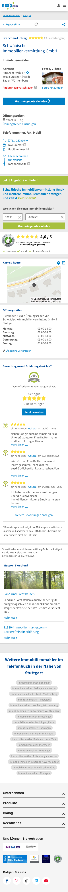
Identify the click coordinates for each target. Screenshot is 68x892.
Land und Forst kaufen (19, 594)
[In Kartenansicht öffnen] (63, 262)
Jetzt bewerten (34, 412)
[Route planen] (27, 73)
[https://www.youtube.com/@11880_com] (46, 881)
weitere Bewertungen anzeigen (34, 515)
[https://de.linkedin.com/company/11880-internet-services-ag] (36, 881)
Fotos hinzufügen (52, 87)
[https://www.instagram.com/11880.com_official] (17, 881)
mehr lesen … (19, 444)
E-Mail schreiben (17, 156)
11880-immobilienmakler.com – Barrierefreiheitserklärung (25, 629)
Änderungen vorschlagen (18, 87)
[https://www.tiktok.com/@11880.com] (26, 881)
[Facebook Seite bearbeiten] (28, 163)
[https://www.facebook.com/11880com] (7, 881)
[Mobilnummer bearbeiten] (27, 149)
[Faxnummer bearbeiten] (24, 144)
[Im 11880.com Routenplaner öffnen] (58, 262)
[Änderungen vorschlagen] (35, 87)
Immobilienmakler (16, 60)
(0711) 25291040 (18, 140)
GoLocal (32, 428)
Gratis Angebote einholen (31, 101)
